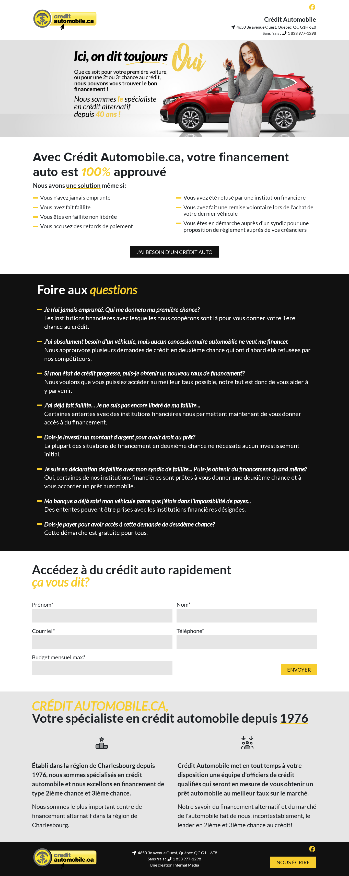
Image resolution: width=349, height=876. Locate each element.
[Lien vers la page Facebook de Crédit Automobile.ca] (312, 7)
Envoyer (299, 669)
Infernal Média (186, 864)
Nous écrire (293, 862)
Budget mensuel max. (59, 657)
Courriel (43, 630)
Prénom (42, 604)
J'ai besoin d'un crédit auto (174, 252)
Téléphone (190, 630)
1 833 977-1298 (301, 33)
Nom (184, 604)
